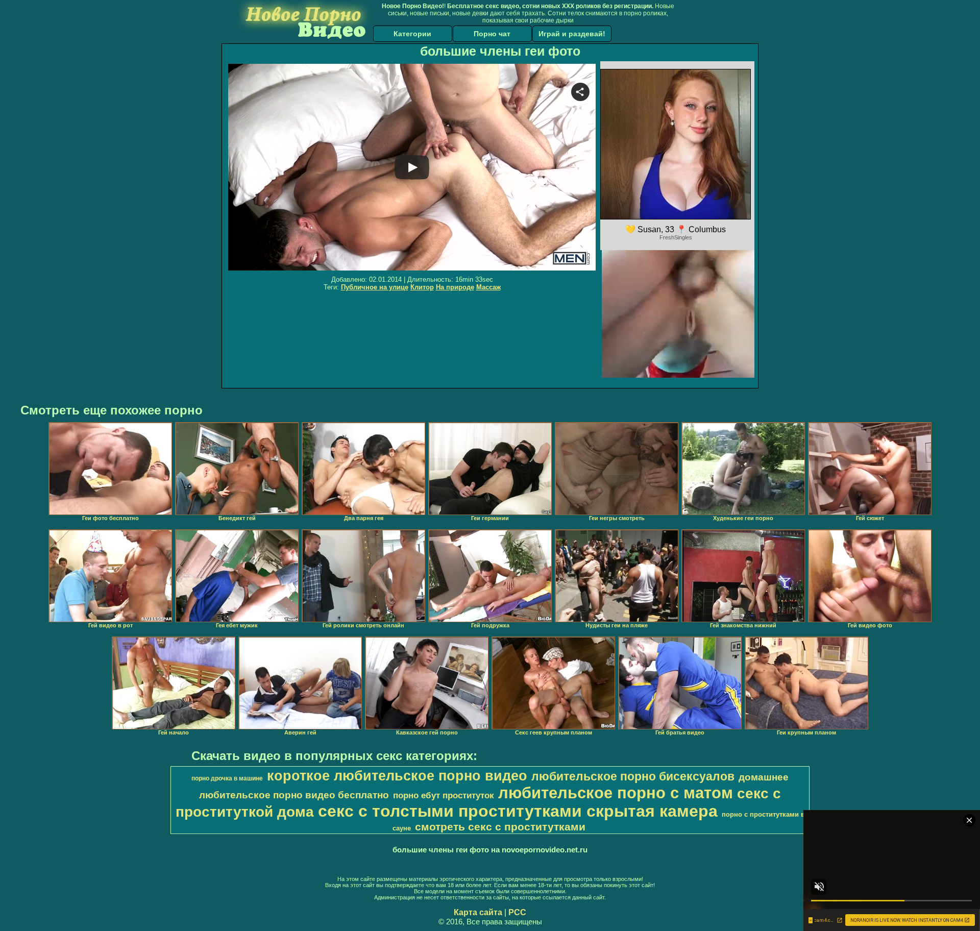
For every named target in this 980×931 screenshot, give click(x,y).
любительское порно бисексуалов (632, 776)
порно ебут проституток (443, 795)
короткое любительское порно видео (397, 775)
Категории (412, 34)
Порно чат (492, 34)
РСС (517, 912)
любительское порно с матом (615, 792)
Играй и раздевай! (571, 34)
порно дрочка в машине (227, 778)
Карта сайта (478, 912)
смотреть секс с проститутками (500, 827)
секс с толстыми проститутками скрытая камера (518, 811)
